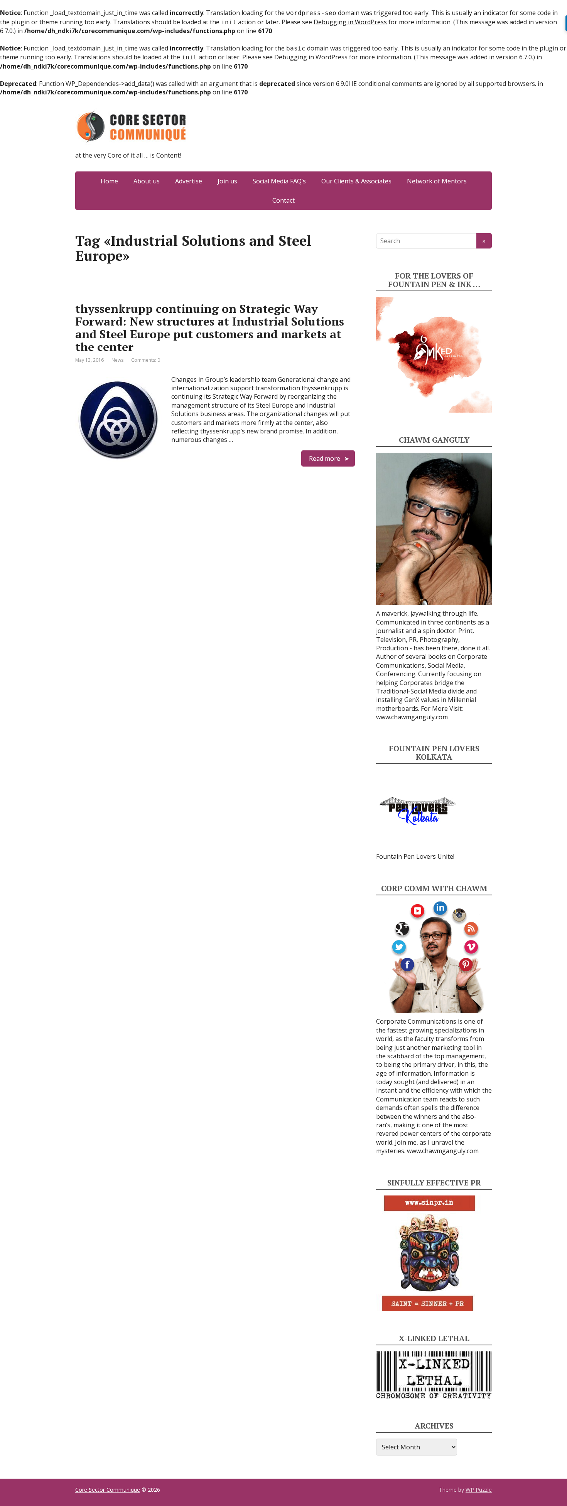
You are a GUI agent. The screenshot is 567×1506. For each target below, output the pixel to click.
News (117, 360)
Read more (324, 458)
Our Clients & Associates (356, 181)
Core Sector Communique (107, 1489)
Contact (283, 200)
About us (146, 181)
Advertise (188, 181)
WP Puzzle (479, 1489)
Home (109, 181)
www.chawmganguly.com (412, 717)
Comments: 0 (145, 360)
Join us (227, 181)
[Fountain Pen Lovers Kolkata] (417, 810)
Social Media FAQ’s (279, 181)
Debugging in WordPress (350, 22)
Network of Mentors (437, 181)
